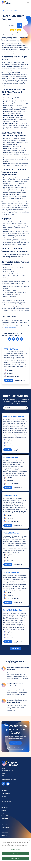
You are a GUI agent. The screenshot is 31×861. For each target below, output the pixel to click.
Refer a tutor (5, 818)
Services (4, 810)
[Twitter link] (3, 784)
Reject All (15, 853)
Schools (4, 796)
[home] (6, 2)
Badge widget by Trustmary (7, 34)
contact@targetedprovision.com (9, 779)
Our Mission (5, 807)
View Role (8, 450)
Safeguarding (5, 832)
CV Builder (4, 835)
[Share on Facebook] (17, 339)
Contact (4, 830)
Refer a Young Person (15, 748)
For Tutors (4, 790)
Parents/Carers (5, 799)
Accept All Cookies (15, 858)
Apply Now (8, 380)
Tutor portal (5, 815)
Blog (3, 813)
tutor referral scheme (10, 327)
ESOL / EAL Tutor (12, 10)
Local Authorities (6, 793)
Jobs (3, 10)
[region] (15, 849)
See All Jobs (15, 648)
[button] (27, 2)
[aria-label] (13, 339)
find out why (14, 401)
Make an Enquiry (15, 743)
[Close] (29, 840)
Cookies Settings (15, 849)
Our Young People (6, 801)
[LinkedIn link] (8, 784)
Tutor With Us (5, 824)
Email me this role (20, 380)
